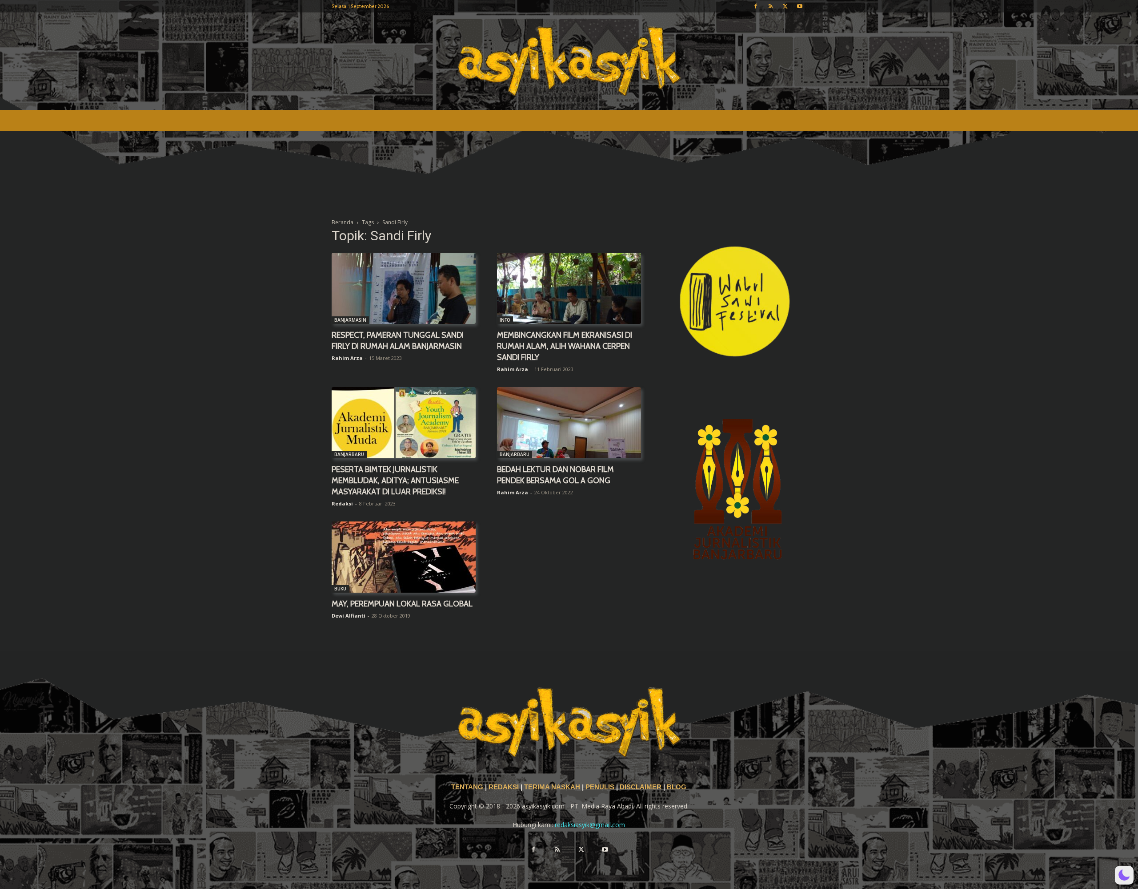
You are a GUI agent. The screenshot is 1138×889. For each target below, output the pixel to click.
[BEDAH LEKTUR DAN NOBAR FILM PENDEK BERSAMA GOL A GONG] (569, 422)
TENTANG (468, 787)
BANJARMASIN (350, 320)
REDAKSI (504, 787)
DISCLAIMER (640, 787)
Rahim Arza (347, 358)
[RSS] (770, 6)
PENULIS (600, 787)
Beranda (342, 222)
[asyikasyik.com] (569, 61)
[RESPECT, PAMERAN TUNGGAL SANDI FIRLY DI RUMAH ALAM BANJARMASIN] (404, 288)
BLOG (676, 787)
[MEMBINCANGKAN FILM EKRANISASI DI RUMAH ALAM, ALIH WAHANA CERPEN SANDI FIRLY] (569, 288)
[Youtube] (799, 6)
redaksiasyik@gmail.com (590, 824)
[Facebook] (755, 6)
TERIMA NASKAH (553, 787)
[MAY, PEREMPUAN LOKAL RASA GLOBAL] (404, 557)
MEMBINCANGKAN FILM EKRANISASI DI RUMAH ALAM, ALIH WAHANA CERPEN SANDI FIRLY (564, 346)
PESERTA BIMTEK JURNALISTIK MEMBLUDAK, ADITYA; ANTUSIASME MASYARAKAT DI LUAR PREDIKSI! (395, 481)
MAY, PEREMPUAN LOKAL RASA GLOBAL (402, 604)
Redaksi (342, 503)
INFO (505, 320)
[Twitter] (785, 6)
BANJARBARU (349, 454)
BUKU (340, 589)
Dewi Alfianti (348, 615)
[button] (1124, 875)
